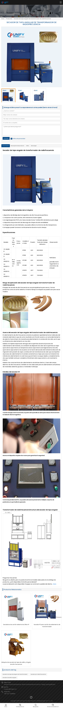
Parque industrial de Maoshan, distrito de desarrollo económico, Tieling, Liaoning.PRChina (29, 684)
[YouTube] (31, 697)
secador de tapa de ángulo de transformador (15, 674)
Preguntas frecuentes (10, 578)
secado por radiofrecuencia (38, 674)
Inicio (2, 19)
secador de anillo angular (9, 677)
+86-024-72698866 (9, 694)
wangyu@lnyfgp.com (10, 689)
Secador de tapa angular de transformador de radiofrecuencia (32, 19)
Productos (9, 19)
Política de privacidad (19, 138)
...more (54, 584)
